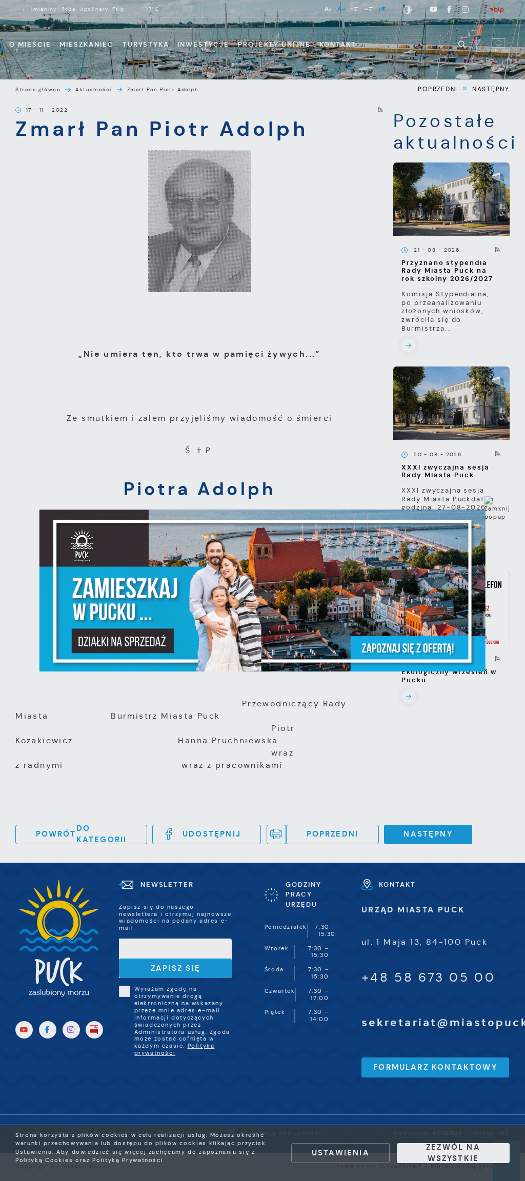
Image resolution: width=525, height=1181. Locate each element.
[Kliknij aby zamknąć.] (497, 509)
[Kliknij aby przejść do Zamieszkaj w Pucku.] (262, 590)
